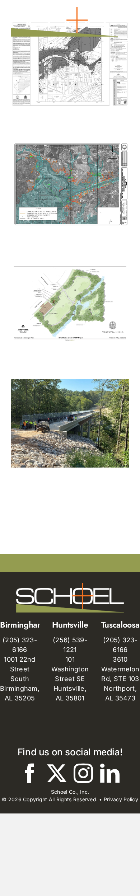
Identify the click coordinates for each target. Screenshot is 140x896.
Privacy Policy (121, 799)
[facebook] (29, 773)
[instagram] (83, 773)
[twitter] (56, 773)
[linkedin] (110, 773)
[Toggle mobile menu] (125, 40)
